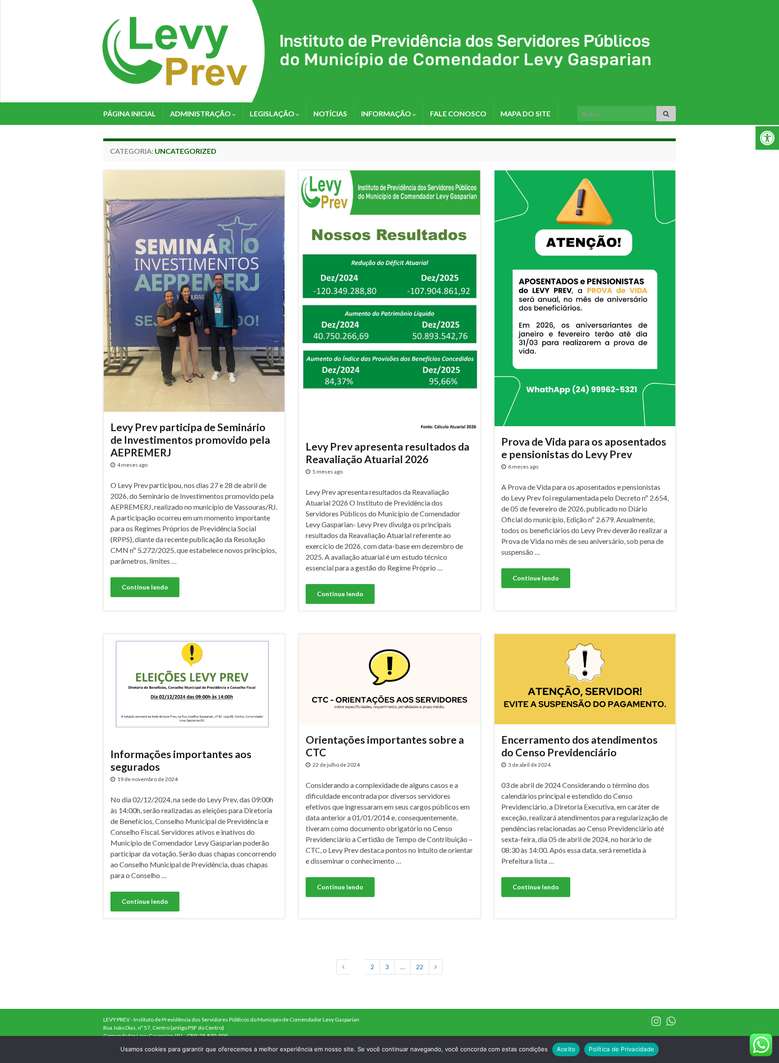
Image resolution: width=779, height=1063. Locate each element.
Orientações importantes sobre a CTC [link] (385, 746)
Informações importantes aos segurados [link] (181, 760)
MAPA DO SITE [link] (525, 113)
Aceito (566, 1049)
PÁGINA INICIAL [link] (129, 113)
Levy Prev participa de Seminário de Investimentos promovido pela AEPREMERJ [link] (190, 440)
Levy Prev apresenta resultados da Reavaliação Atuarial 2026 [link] (387, 452)
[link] (767, 138)
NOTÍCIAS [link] (330, 113)
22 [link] (419, 967)
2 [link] (372, 967)
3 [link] (387, 967)
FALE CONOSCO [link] (458, 113)
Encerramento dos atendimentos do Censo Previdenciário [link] (579, 746)
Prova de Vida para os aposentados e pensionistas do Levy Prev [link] (583, 447)
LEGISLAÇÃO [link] (273, 113)
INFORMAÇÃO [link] (386, 113)
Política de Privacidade (621, 1049)
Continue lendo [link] (145, 587)
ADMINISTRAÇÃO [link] (201, 113)
